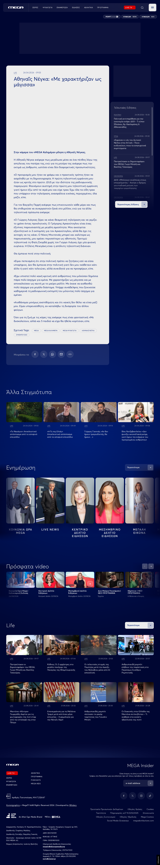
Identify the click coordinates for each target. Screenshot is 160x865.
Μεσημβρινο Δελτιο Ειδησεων (110, 533)
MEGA (36, 330)
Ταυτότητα (101, 813)
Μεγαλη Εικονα (139, 531)
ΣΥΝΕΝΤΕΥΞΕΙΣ (21, 335)
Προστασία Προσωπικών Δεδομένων (106, 809)
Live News (50, 529)
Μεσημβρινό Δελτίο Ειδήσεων (77, 592)
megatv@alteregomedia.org (54, 846)
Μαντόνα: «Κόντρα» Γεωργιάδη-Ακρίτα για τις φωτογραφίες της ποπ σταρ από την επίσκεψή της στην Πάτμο (23, 717)
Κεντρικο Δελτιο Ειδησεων (80, 533)
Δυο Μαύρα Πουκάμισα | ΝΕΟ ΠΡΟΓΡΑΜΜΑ (109, 592)
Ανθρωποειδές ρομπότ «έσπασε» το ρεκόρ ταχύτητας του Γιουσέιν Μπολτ (95, 715)
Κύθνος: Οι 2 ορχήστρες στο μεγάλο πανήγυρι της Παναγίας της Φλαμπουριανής (61, 667)
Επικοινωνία (148, 813)
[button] (152, 7)
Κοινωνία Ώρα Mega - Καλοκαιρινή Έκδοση (19, 592)
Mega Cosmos (147, 817)
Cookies (150, 809)
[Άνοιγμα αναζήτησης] (142, 7)
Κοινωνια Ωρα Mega (20, 531)
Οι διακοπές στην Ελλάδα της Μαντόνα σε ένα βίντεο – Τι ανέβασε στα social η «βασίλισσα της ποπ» (136, 715)
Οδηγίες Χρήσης (135, 809)
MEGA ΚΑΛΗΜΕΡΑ (50, 330)
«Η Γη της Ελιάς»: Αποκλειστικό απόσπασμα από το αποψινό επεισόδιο (60, 434)
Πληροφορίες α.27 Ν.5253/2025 (124, 813)
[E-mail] (61, 354)
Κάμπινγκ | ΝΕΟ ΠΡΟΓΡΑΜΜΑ (135, 592)
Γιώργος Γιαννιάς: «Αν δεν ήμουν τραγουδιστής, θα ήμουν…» (96, 434)
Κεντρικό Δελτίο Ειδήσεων (46, 592)
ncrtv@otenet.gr (49, 859)
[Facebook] (35, 354)
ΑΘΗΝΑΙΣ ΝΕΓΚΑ (88, 330)
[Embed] (70, 354)
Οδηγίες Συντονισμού (105, 817)
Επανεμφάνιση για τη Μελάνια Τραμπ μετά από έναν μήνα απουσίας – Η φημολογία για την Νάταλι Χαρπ (61, 715)
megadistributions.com (143, 820)
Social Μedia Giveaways (118, 820)
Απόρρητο (158, 859)
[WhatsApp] (52, 354)
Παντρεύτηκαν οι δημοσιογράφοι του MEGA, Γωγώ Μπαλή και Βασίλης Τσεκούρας (129, 164)
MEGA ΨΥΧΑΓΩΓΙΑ (69, 330)
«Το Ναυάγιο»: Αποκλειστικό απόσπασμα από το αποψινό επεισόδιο (23, 434)
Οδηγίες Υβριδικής (128, 817)
